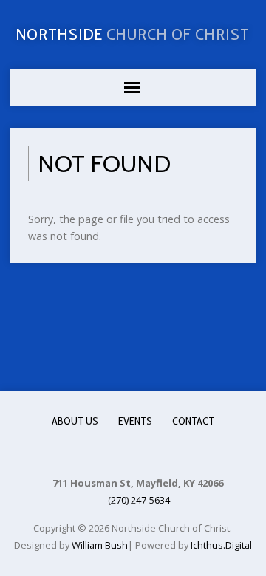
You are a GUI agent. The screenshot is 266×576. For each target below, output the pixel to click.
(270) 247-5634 (139, 500)
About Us (75, 421)
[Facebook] (131, 452)
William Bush (100, 545)
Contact (193, 421)
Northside (133, 34)
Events (135, 421)
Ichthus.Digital (221, 545)
